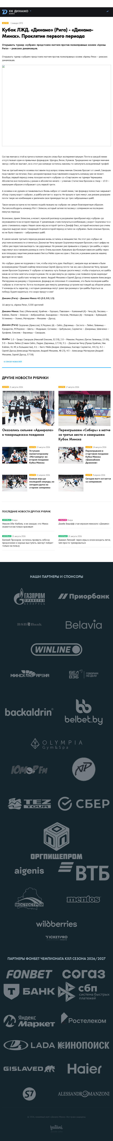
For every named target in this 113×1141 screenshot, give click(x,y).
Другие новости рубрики (25, 377)
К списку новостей (13, 362)
